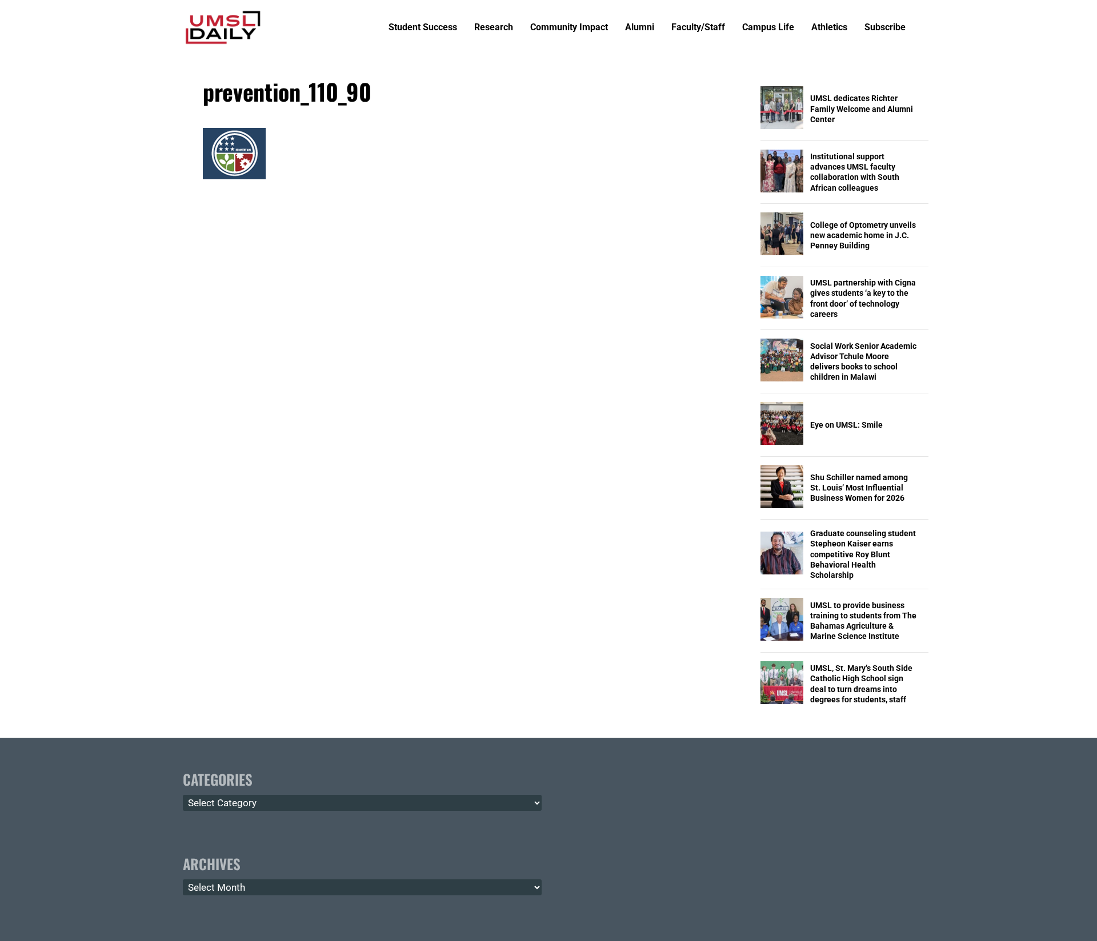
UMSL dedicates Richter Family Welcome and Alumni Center (861, 108)
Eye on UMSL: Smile (846, 424)
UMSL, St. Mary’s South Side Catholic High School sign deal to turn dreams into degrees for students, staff (861, 683)
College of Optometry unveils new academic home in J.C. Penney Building (863, 235)
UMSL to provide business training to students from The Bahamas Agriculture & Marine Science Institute (863, 621)
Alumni (639, 28)
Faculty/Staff (698, 28)
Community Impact (569, 28)
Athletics (829, 28)
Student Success (423, 28)
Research (493, 28)
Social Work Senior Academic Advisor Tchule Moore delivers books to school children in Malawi (863, 361)
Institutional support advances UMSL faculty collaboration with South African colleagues (854, 172)
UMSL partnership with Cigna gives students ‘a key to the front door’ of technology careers (863, 298)
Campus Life (768, 28)
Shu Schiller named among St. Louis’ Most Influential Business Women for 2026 (859, 487)
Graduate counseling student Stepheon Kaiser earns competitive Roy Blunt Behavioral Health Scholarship (863, 554)
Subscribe (885, 28)
